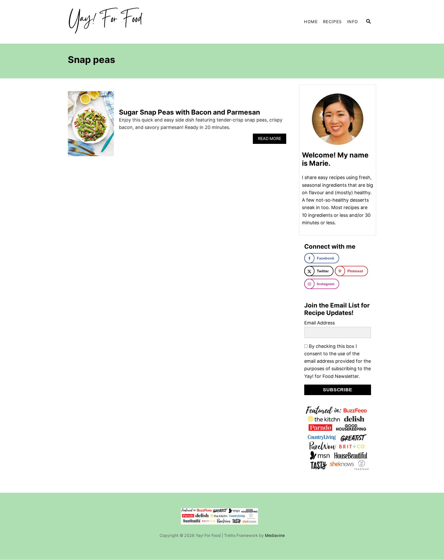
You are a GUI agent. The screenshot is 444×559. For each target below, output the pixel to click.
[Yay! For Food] (114, 22)
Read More (271, 140)
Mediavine (275, 535)
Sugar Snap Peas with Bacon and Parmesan (189, 112)
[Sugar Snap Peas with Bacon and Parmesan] (91, 126)
